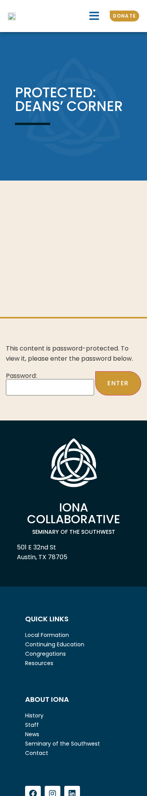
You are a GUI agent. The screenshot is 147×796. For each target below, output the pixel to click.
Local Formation (47, 635)
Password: (21, 376)
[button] (94, 16)
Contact (36, 753)
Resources (39, 663)
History (34, 715)
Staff (32, 725)
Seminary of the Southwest (62, 744)
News (32, 734)
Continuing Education (54, 644)
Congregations (45, 654)
